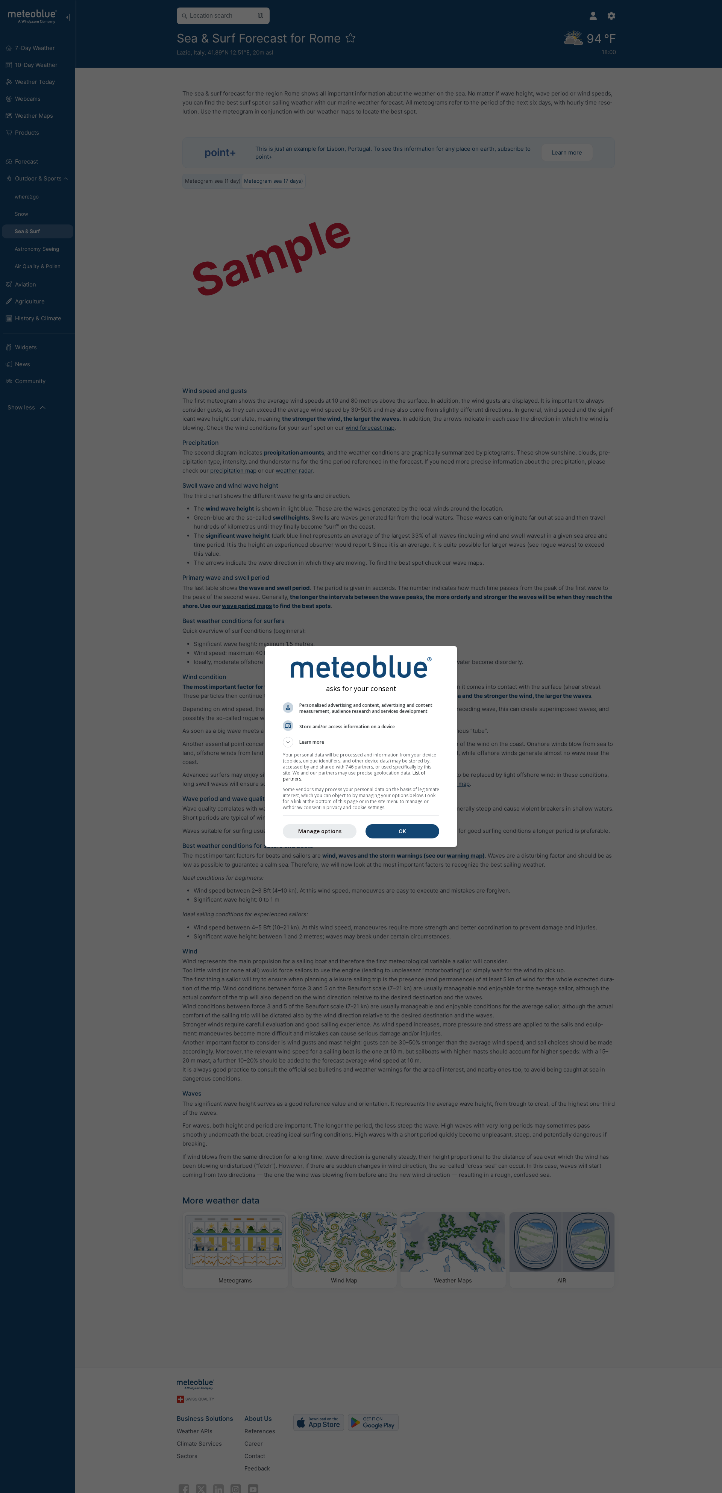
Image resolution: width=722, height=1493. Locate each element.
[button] (361, 742)
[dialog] (361, 746)
